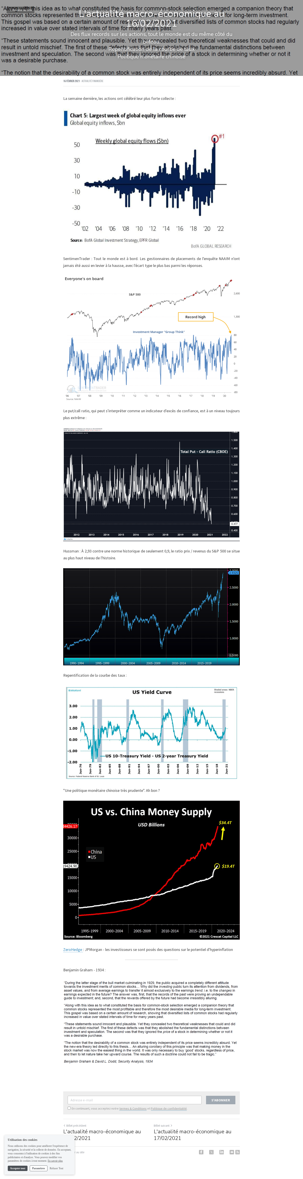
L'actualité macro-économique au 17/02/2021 (192, 1135)
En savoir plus (55, 1160)
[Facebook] (201, 1152)
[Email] (232, 1152)
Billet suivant (161, 1126)
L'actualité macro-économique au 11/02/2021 (102, 1135)
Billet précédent (76, 1126)
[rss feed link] (237, 1152)
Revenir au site (22, 10)
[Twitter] (211, 1152)
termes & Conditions (133, 1108)
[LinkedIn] (221, 1152)
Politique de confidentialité (169, 1108)
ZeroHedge (73, 949)
